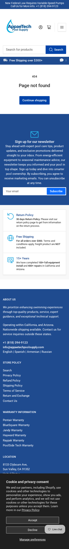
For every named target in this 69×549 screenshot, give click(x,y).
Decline (32, 530)
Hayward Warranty (14, 435)
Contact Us (10, 401)
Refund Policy (11, 380)
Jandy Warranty (12, 430)
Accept (32, 520)
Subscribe (56, 191)
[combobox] (34, 49)
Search (58, 49)
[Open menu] (62, 27)
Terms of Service (14, 390)
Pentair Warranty (13, 420)
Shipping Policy (12, 385)
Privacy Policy (30, 510)
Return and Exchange (16, 395)
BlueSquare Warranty (16, 425)
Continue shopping (34, 100)
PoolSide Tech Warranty (18, 445)
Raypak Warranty (13, 440)
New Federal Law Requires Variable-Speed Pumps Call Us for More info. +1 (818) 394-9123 (34, 5)
